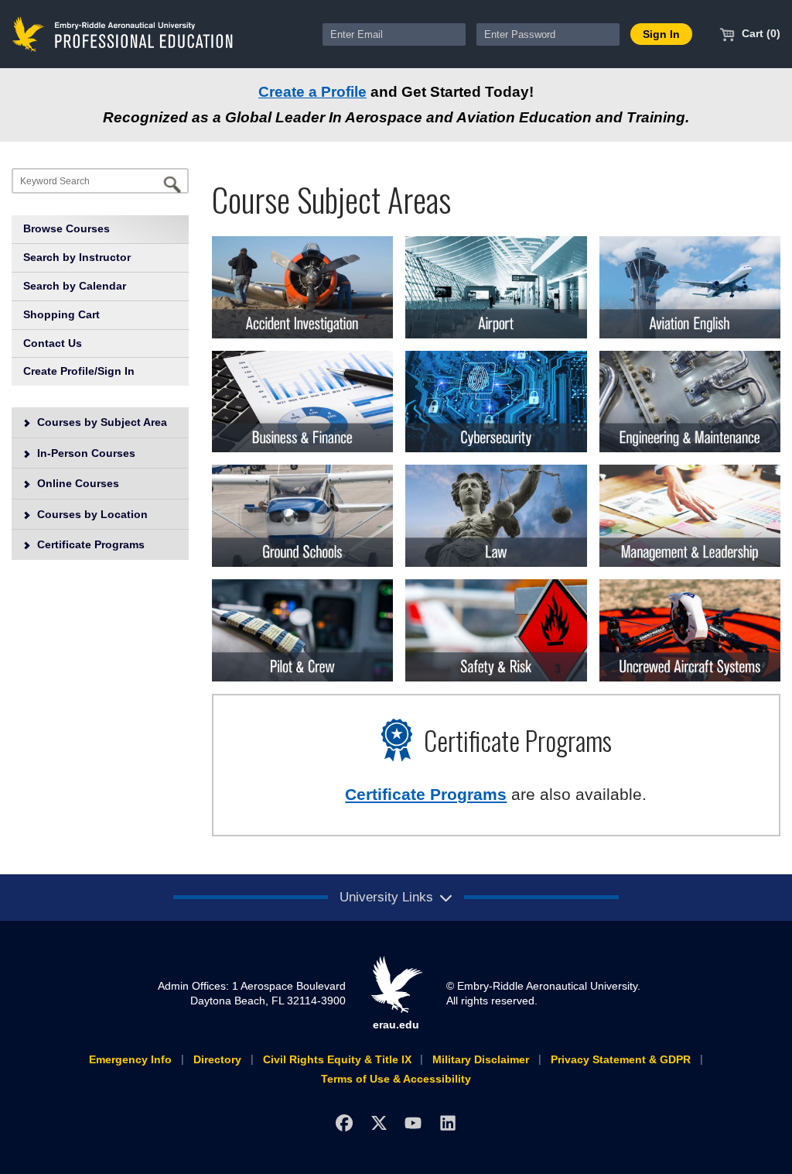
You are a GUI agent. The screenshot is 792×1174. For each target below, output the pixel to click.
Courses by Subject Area (100, 422)
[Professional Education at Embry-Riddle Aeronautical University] (123, 33)
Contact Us (52, 343)
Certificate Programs (89, 544)
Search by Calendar (74, 286)
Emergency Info (130, 1059)
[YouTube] (413, 1122)
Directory (217, 1059)
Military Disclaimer (480, 1059)
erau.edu (396, 1024)
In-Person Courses (84, 453)
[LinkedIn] (448, 1122)
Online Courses (76, 483)
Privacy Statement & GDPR (621, 1059)
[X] (378, 1122)
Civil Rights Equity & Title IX (337, 1059)
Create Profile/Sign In (79, 371)
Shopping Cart (61, 314)
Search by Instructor (77, 257)
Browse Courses (66, 228)
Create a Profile (312, 92)
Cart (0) (759, 33)
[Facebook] (344, 1122)
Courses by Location (91, 514)
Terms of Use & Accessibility (396, 1079)
